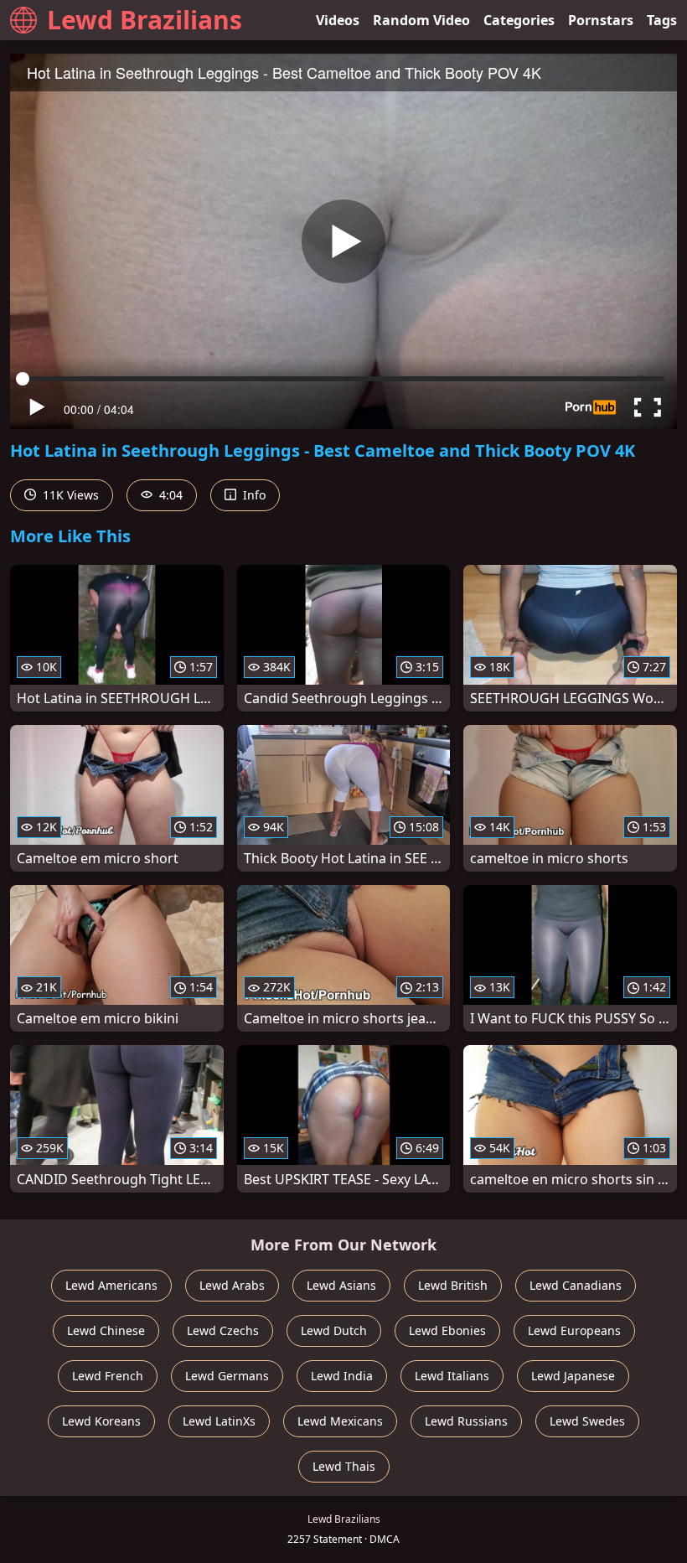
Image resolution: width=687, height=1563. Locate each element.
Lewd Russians (466, 1421)
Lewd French (107, 1376)
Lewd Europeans (574, 1330)
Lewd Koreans (101, 1421)
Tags (662, 20)
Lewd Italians (452, 1376)
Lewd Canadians (575, 1285)
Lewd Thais (344, 1466)
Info (253, 495)
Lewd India (342, 1376)
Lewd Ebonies (447, 1330)
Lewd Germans (227, 1376)
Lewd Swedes (587, 1421)
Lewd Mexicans (340, 1421)
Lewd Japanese (573, 1376)
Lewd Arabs (232, 1285)
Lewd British (453, 1285)
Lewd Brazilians (144, 20)
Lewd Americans (111, 1285)
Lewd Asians (341, 1285)
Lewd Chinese (106, 1330)
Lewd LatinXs (219, 1421)
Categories (519, 20)
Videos (337, 20)
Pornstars (600, 20)
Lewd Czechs (223, 1330)
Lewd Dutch (334, 1330)
